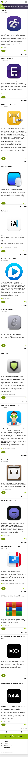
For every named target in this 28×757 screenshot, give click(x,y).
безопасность (12, 394)
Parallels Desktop (21, 583)
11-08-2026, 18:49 (4, 168)
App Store (5, 247)
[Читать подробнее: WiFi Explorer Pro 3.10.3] (3, 158)
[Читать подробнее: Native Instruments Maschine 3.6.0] (3, 725)
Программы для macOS (16, 6)
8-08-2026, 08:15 (4, 685)
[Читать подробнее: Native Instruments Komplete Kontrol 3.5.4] (3, 675)
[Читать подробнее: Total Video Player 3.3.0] (3, 302)
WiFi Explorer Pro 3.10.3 (8, 105)
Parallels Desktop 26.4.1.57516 (11, 547)
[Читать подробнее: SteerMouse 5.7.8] (3, 203)
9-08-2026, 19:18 (4, 502)
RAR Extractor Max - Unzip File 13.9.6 (12, 596)
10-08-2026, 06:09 (4, 461)
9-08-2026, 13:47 (4, 548)
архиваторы (6, 625)
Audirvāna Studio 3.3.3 (8, 500)
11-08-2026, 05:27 (4, 260)
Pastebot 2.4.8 (5, 460)
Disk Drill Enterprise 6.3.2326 (10, 405)
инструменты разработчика (10, 583)
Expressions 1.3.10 (7, 58)
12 (15, 736)
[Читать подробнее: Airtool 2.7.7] (3, 51)
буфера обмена (7, 489)
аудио (4, 721)
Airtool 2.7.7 (5, 11)
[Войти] (6, 2)
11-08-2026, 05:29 (4, 212)
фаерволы (5, 394)
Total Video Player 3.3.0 (8, 259)
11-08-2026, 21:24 (4, 60)
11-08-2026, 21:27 (4, 12)
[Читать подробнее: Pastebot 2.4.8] (3, 492)
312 (21, 736)
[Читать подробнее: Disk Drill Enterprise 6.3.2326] (3, 452)
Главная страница (5, 6)
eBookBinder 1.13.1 (7, 309)
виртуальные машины (6, 584)
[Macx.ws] (2, 2)
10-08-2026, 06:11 (4, 407)
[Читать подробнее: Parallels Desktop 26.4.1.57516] (3, 588)
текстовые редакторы (13, 247)
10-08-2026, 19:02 (4, 354)
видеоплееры (6, 298)
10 (10, 736)
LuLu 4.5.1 (4, 353)
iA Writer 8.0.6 (5, 211)
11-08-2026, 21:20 (4, 106)
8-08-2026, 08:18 (4, 640)
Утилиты (5, 47)
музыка (5, 672)
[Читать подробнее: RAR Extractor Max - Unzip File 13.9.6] (3, 629)
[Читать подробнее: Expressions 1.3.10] (3, 97)
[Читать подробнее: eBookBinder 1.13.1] (3, 345)
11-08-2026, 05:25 (4, 311)
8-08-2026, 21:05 (4, 597)
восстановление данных (9, 448)
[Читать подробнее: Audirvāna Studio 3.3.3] (3, 539)
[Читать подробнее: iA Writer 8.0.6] (3, 251)
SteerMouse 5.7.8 (6, 166)
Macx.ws (8, 752)
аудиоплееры (6, 535)
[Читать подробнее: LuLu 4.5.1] (3, 397)
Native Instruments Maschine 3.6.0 (12, 683)
